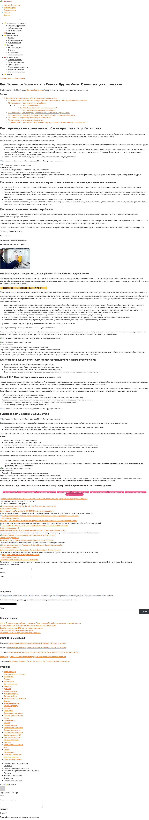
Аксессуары (8, 677)
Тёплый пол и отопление (13, 745)
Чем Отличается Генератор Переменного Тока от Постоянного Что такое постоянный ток (43, 652)
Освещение (8, 711)
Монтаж (11, 38)
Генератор (8, 686)
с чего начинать (52, 499)
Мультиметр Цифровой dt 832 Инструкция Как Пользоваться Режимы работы (39, 661)
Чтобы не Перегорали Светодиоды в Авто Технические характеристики (38, 657)
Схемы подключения (16, 62)
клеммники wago (28, 499)
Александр (4, 657)
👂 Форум (8, 74)
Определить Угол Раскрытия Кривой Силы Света (19, 560)
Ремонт (7, 723)
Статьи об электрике (12, 5)
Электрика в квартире (12, 754)
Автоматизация (10, 10)
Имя (2, 569)
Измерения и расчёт (16, 40)
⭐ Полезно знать (11, 35)
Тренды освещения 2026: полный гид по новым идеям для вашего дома (28, 626)
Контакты (8, 766)
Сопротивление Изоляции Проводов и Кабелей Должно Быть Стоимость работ (30, 550)
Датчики (7, 689)
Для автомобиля (14, 43)
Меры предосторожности (18, 67)
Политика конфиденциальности (16, 768)
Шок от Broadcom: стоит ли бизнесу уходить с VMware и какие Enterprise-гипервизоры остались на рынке (40, 623)
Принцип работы (14, 65)
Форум (6, 750)
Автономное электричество (15, 674)
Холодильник (13, 52)
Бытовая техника (14, 48)
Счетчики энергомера (16, 72)
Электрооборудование (17, 26)
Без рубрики (9, 681)
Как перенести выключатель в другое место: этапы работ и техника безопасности (41, 115)
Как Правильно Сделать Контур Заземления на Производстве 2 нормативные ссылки (33, 530)
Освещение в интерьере (13, 713)
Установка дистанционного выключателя (25, 120)
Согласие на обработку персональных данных (21, 771)
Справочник (8, 778)
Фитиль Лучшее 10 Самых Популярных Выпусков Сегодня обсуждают (27, 540)
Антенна (7, 679)
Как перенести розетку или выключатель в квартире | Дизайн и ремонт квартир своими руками (46, 122)
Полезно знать (9, 720)
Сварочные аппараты (12, 730)
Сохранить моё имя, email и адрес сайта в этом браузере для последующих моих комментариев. (39, 600)
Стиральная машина (15, 55)
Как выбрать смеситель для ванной (37, 110)
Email (2, 573)
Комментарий (5, 592)
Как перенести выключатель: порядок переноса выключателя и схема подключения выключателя (47, 101)
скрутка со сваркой (79, 499)
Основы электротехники (13, 716)
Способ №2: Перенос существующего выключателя (29, 118)
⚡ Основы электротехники (15, 23)
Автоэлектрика (10, 8)
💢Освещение (9, 33)
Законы (7, 15)
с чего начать (40, 499)
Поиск (2, 608)
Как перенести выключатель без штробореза (27, 103)
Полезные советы (15, 60)
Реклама (7, 773)
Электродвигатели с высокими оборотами (16, 630)
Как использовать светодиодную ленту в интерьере (20, 633)
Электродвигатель (15, 31)
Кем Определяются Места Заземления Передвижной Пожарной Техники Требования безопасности (38, 521)
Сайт (2, 577)
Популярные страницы (13, 780)
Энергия (7, 12)
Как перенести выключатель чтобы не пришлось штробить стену (30, 98)
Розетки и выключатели (13, 728)
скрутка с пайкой (65, 499)
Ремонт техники (10, 725)
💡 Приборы (9, 45)
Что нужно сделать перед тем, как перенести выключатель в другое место (39, 113)
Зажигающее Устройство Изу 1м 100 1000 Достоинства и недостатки (27, 511)
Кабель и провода (15, 28)
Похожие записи (29, 105)
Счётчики (11, 50)
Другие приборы (10, 696)
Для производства (11, 694)
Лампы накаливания (16, 69)
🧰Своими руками (11, 57)
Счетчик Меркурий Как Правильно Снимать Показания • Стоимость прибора (36, 643)
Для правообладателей (13, 776)
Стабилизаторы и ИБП (12, 735)
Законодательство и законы (15, 698)
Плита (6, 718)
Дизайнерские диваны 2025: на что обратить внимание (21, 628)
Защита (7, 701)
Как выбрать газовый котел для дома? (38, 108)
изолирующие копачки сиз (11, 499)
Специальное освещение (13, 733)
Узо (5, 747)
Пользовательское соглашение (16, 763)
